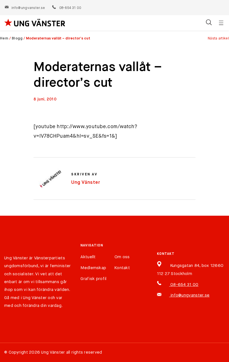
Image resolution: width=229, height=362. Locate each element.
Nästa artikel (218, 38)
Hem (4, 38)
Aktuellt (88, 257)
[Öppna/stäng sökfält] (209, 23)
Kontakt (122, 268)
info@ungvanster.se (28, 8)
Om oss (122, 257)
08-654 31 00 (70, 8)
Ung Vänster (85, 182)
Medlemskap (93, 268)
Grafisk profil (93, 279)
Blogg (17, 38)
